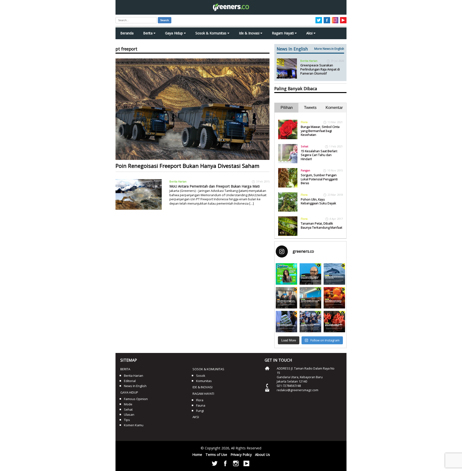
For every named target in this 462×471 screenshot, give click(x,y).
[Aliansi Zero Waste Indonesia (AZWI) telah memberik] (310, 321)
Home (197, 454)
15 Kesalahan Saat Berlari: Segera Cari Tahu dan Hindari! (319, 155)
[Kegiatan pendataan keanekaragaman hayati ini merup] (286, 321)
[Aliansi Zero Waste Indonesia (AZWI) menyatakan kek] (310, 297)
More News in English (329, 49)
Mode (128, 404)
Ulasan (129, 414)
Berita (148, 33)
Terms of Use (216, 454)
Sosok (200, 375)
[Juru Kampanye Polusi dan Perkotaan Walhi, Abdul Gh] (310, 274)
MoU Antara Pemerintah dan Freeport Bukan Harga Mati (214, 186)
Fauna (200, 405)
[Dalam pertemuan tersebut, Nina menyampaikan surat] (286, 297)
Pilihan (287, 107)
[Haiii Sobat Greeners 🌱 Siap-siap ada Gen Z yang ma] (286, 274)
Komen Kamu (133, 425)
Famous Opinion (136, 399)
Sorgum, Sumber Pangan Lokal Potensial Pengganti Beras (319, 179)
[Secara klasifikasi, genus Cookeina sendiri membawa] (334, 321)
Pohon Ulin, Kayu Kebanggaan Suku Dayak (318, 201)
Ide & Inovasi (249, 33)
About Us (262, 454)
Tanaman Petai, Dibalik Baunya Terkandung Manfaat (321, 225)
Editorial (130, 381)
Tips (127, 420)
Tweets (310, 107)
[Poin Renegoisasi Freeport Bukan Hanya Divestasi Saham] (193, 109)
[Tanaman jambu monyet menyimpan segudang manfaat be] (334, 297)
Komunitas (204, 381)
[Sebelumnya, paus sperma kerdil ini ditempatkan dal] (334, 274)
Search (164, 20)
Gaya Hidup (174, 33)
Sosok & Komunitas (211, 33)
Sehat (304, 146)
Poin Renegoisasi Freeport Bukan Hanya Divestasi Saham (187, 166)
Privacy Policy (241, 454)
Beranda (127, 33)
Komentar (334, 107)
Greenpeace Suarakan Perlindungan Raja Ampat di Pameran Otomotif (320, 69)
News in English (135, 386)
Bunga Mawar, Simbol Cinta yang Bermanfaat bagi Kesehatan (320, 131)
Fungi (200, 410)
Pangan (305, 170)
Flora (304, 122)
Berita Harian (177, 181)
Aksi (310, 33)
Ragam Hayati (283, 33)
